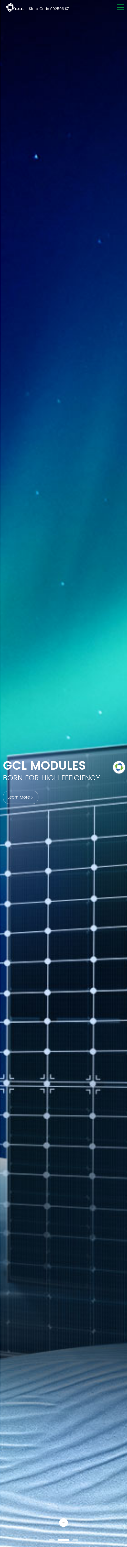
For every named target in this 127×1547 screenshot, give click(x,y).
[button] (52, 1540)
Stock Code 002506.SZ (49, 9)
